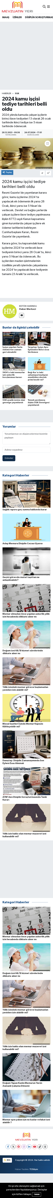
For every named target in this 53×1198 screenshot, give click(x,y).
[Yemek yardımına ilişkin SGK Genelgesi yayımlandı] (39, 391)
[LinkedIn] (29, 1146)
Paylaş (9, 172)
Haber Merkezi (27, 309)
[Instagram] (23, 1146)
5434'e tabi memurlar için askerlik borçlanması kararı (14, 374)
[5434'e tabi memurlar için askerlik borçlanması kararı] (14, 364)
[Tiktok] (39, 1146)
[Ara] (44, 7)
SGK (17, 94)
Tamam (36, 1194)
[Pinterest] (18, 1146)
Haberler (6, 94)
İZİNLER (17, 17)
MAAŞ (5, 17)
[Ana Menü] (48, 7)
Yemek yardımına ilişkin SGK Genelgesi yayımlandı (38, 402)
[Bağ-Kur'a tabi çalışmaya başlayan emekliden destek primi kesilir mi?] (39, 364)
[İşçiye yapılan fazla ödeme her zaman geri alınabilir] (14, 338)
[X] (13, 1146)
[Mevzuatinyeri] (17, 7)
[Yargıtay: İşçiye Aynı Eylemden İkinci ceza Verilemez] (39, 338)
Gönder (9, 458)
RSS (8, 1160)
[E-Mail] (21, 315)
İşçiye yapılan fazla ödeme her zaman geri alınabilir (12, 349)
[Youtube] (34, 1146)
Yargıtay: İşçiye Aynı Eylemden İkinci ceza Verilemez (38, 349)
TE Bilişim (33, 1169)
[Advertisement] (26, 49)
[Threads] (45, 1146)
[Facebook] (8, 1146)
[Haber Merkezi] (10, 311)
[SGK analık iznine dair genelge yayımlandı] (14, 391)
